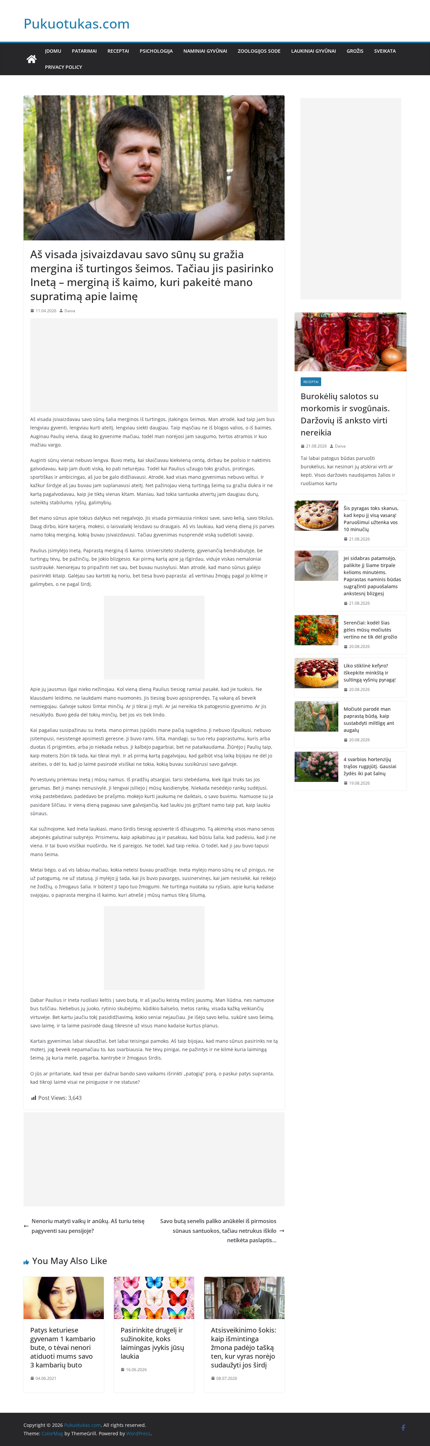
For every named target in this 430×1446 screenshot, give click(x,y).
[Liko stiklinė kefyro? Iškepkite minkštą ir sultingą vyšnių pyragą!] (316, 677)
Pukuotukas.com (77, 23)
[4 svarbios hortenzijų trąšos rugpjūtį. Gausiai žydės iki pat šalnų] (316, 771)
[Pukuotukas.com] (32, 59)
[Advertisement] (154, 365)
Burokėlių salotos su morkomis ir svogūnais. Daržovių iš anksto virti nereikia (345, 414)
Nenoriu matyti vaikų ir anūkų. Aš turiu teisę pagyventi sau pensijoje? (88, 1225)
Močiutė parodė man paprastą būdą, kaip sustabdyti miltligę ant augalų (369, 719)
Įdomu (53, 51)
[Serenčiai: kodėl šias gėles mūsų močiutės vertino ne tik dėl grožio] (316, 634)
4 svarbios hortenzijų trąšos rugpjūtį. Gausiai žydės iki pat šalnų (370, 766)
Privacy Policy (63, 67)
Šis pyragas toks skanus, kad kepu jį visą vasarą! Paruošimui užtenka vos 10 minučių (371, 518)
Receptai (118, 51)
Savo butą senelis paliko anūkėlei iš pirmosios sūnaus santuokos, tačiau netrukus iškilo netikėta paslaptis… (218, 1230)
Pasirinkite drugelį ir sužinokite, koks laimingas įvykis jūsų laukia (152, 1343)
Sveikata (385, 51)
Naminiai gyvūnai (205, 51)
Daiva (69, 311)
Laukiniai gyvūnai (313, 51)
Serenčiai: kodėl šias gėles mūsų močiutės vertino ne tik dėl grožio (370, 629)
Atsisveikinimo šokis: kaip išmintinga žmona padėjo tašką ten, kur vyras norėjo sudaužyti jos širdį (243, 1347)
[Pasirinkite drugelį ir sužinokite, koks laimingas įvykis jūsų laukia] (154, 1281)
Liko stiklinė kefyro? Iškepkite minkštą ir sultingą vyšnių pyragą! (370, 672)
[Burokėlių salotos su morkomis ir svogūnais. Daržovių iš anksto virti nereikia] (350, 342)
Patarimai (84, 51)
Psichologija (156, 51)
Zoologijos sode (259, 51)
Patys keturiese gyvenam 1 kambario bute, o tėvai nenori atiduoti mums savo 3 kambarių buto (62, 1347)
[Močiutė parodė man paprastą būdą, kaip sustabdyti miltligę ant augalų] (316, 724)
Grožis (355, 51)
